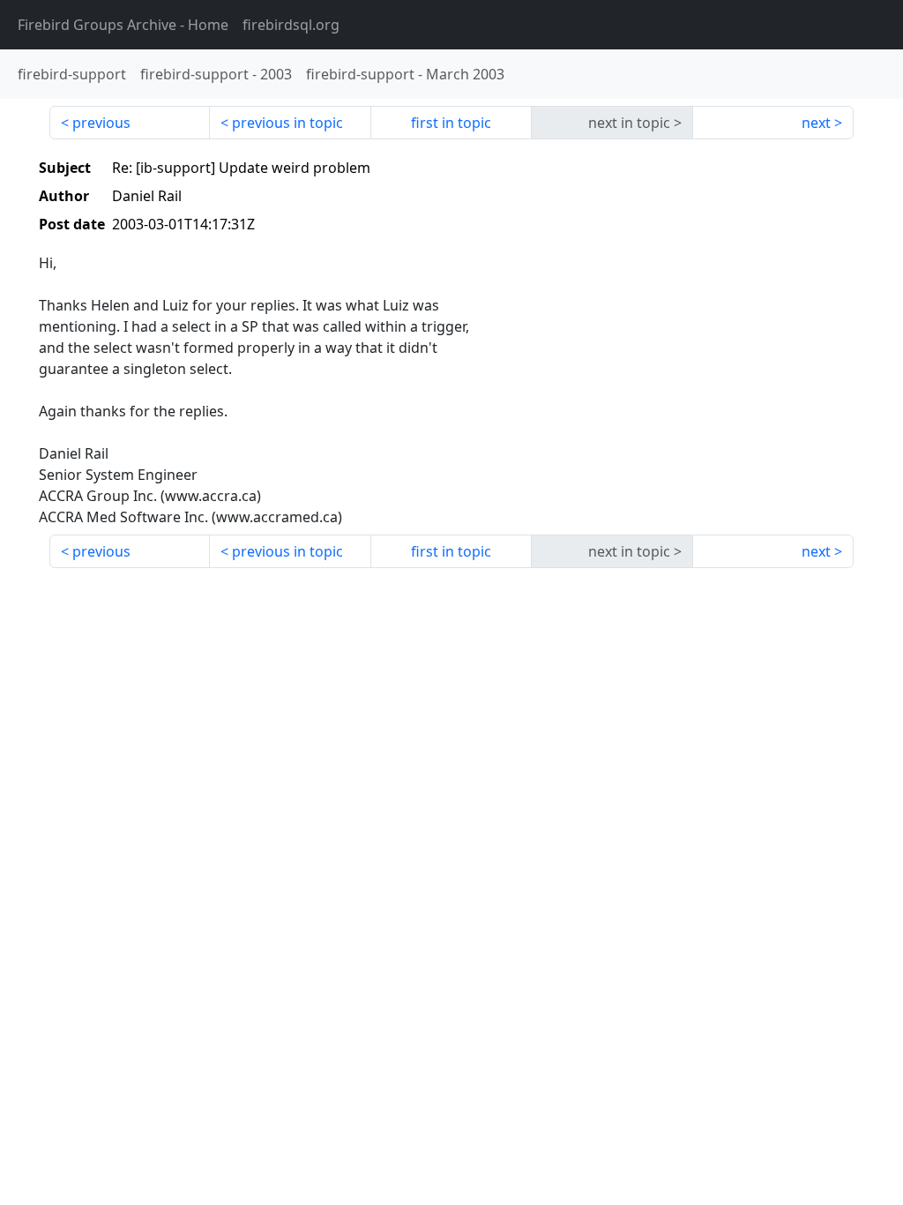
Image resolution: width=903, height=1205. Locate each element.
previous (101, 122)
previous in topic (287, 122)
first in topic (451, 122)
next (816, 122)
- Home (123, 24)
